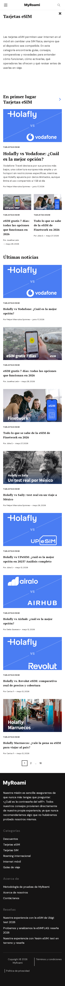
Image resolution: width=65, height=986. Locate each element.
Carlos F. (10, 691)
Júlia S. (40, 235)
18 (40, 763)
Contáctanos (11, 898)
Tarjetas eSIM (11, 215)
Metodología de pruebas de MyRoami (26, 887)
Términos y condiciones (49, 959)
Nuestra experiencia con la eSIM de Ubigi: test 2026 (28, 920)
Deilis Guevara (13, 629)
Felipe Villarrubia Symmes (18, 186)
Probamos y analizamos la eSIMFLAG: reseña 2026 (31, 930)
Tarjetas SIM (10, 850)
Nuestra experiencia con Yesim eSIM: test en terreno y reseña (31, 941)
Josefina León (13, 240)
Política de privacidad (18, 970)
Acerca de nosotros (15, 892)
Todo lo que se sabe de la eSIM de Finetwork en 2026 (47, 225)
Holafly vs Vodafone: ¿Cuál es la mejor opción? (31, 156)
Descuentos (10, 839)
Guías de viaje (11, 867)
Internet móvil (12, 861)
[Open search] (59, 5)
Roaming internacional (17, 856)
